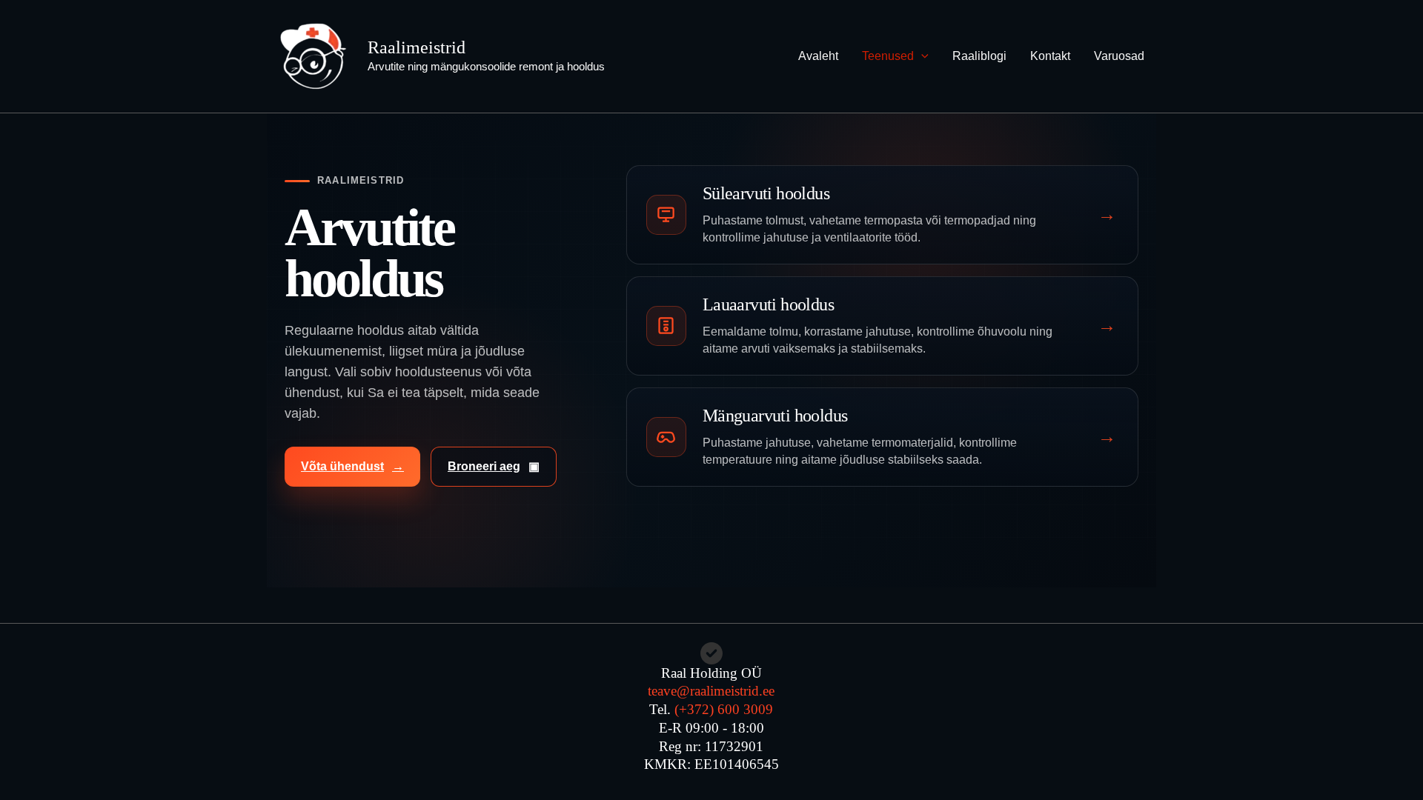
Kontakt (1050, 56)
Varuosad (1119, 56)
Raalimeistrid (416, 47)
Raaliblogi (979, 56)
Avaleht (818, 56)
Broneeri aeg (494, 466)
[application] (921, 56)
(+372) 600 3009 (723, 709)
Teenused (888, 56)
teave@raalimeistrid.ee (711, 691)
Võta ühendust (352, 466)
